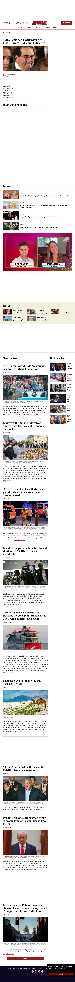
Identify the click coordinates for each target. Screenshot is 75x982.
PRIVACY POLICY (41, 968)
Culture (22, 214)
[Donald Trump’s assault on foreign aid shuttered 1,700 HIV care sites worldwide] (25, 573)
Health (38, 28)
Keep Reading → (35, 414)
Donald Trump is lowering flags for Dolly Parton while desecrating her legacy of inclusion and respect (44, 206)
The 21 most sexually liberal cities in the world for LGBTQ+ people (42, 313)
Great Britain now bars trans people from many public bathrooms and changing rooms (42, 320)
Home (4, 32)
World (8, 32)
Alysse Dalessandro (7, 372)
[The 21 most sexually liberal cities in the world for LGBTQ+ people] (31, 312)
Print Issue (68, 416)
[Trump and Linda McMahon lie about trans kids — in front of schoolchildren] (58, 388)
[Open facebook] (17, 23)
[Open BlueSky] (20, 23)
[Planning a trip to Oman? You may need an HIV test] (25, 702)
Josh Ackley (6, 773)
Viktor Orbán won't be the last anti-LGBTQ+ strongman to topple (23, 768)
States (68, 405)
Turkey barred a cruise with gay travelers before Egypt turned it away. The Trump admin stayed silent (25, 615)
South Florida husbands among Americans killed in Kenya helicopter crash (18, 320)
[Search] (59, 23)
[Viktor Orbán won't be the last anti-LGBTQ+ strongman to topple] (25, 788)
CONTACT (9, 968)
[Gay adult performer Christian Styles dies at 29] (58, 377)
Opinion (55, 28)
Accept (61, 974)
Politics (20, 28)
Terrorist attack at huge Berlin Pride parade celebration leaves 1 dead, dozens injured (24, 492)
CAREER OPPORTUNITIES (22, 968)
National (69, 363)
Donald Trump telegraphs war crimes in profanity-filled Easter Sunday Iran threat (24, 821)
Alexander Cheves (7, 432)
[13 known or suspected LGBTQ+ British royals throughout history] (55, 311)
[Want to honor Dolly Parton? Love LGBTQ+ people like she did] (11, 226)
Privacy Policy (52, 968)
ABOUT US (15, 968)
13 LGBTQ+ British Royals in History (66, 312)
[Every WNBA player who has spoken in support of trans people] (11, 215)
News (29, 28)
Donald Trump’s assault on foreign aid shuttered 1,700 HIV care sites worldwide (25, 551)
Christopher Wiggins (7, 498)
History (48, 28)
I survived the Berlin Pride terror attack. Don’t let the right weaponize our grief (24, 426)
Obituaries (69, 374)
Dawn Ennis (6, 687)
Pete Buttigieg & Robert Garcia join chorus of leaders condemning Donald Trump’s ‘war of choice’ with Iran (25, 908)
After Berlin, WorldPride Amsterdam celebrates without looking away (24, 367)
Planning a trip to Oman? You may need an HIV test (22, 682)
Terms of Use (62, 968)
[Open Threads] (24, 23)
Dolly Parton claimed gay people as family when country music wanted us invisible (44, 196)
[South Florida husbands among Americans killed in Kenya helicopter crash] (7, 319)
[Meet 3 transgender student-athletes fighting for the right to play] (58, 419)
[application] (37, 252)
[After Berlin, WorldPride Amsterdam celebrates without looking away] (25, 387)
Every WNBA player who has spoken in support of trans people (38, 217)
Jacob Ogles (6, 557)
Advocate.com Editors (11, 74)
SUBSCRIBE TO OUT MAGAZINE (7, 23)
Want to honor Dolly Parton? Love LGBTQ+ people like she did (38, 227)
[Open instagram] (27, 23)
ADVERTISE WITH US (32, 968)
